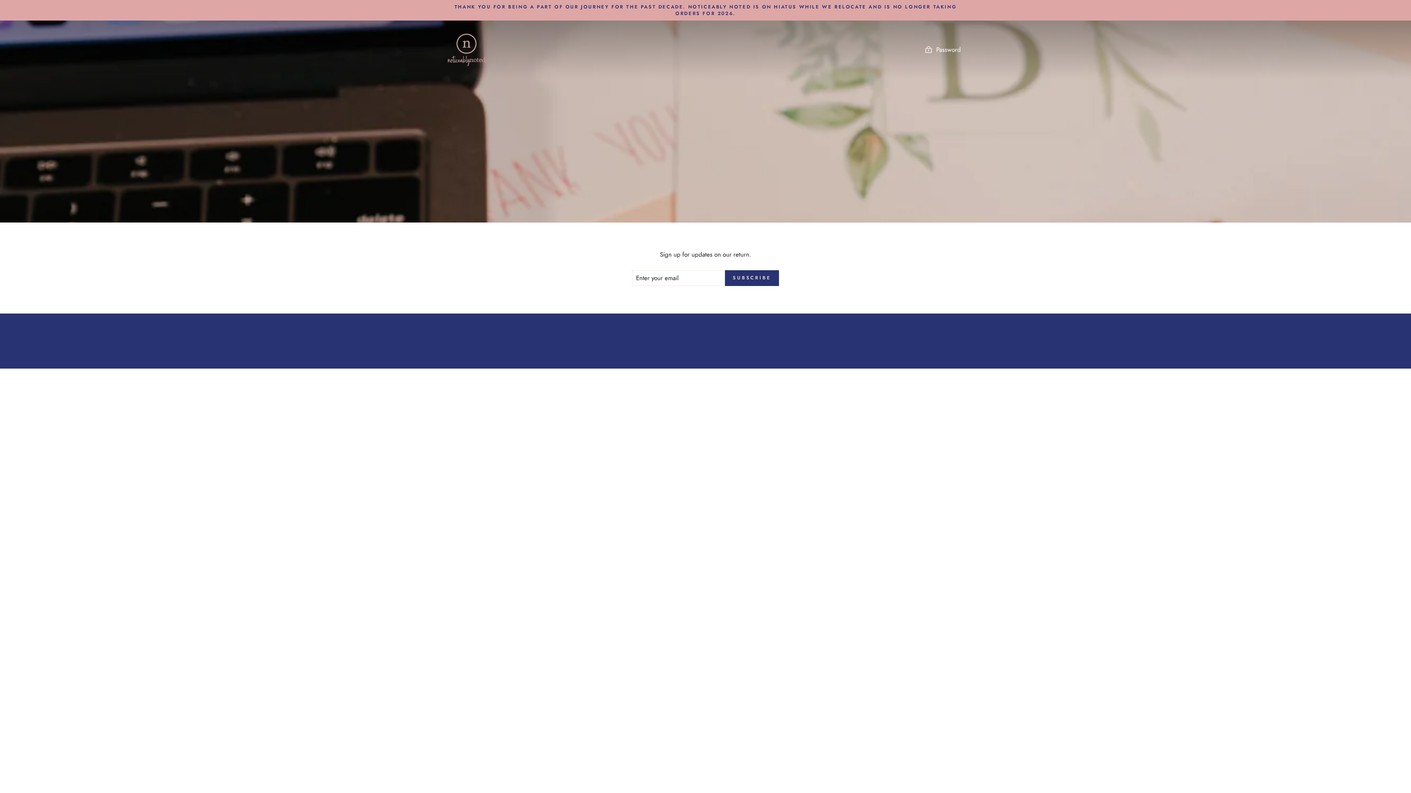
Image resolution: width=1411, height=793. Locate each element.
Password (948, 49)
